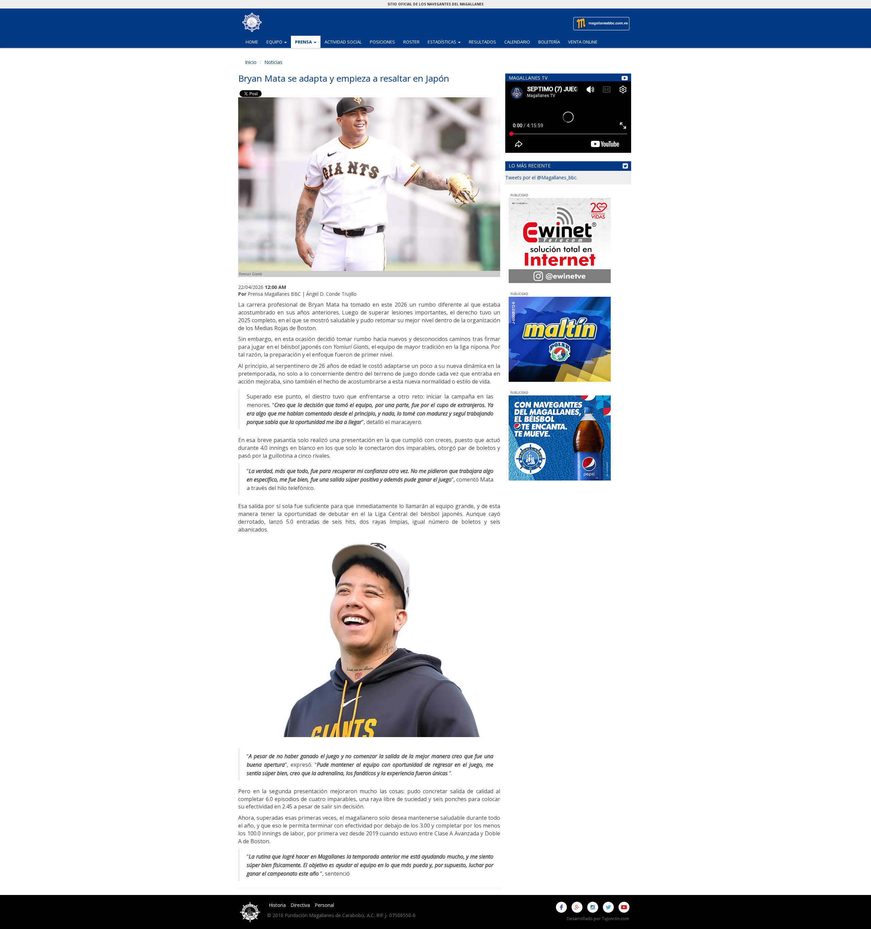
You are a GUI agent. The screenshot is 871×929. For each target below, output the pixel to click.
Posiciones (382, 42)
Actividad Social (343, 42)
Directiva (300, 905)
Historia (277, 905)
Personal (324, 905)
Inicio (251, 62)
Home (252, 42)
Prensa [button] (308, 41)
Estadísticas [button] (446, 41)
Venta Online (582, 42)
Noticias (273, 62)
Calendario (517, 42)
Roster (411, 42)
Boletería (549, 42)
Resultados (482, 42)
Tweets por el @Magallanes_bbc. (541, 177)
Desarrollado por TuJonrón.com (598, 919)
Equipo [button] (278, 41)
